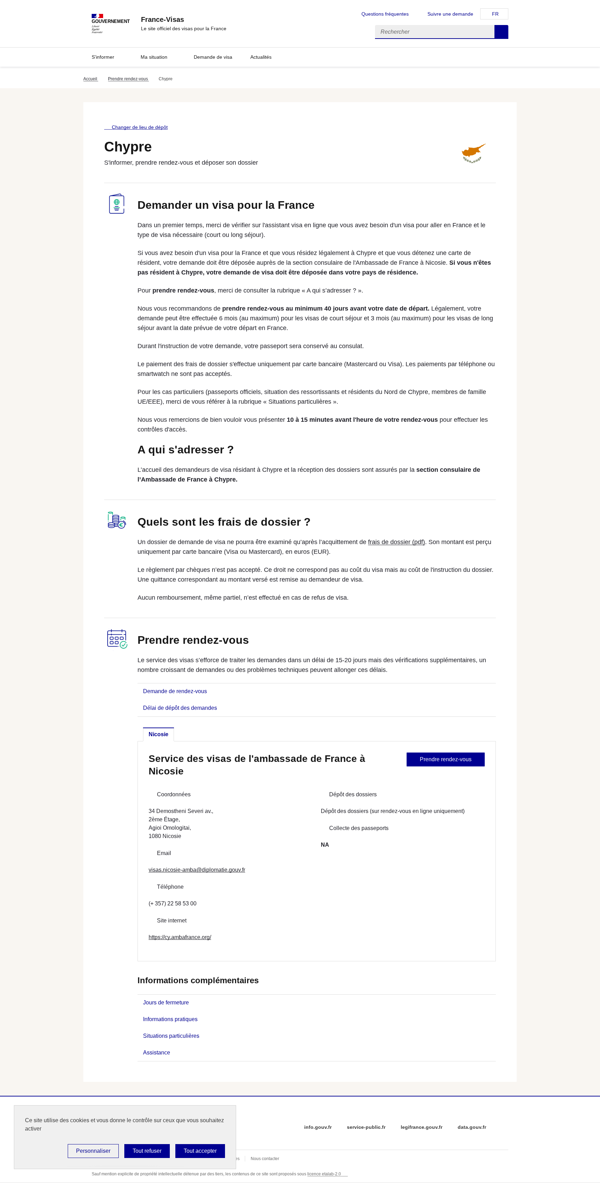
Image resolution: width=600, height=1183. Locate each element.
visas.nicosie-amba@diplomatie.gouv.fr (197, 870)
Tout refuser (147, 1151)
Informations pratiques (170, 1019)
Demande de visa (213, 57)
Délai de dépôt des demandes (180, 708)
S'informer (103, 57)
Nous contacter (265, 1158)
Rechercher (501, 32)
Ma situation (154, 57)
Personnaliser (93, 1151)
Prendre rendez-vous (128, 78)
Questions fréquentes (385, 14)
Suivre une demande (450, 14)
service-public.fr (366, 1127)
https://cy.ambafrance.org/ (180, 937)
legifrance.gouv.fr (421, 1127)
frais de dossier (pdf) (396, 542)
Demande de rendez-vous (175, 691)
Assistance (156, 1052)
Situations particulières (171, 1036)
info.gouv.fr (318, 1127)
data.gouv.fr (472, 1127)
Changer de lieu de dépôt (140, 127)
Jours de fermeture (166, 1002)
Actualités (261, 57)
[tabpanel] (317, 851)
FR (495, 14)
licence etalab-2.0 (324, 1174)
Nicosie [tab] (158, 734)
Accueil (90, 78)
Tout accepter (200, 1151)
